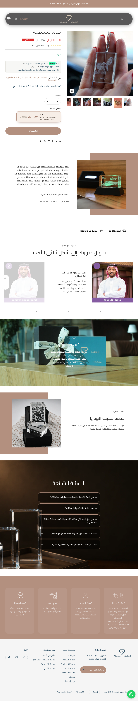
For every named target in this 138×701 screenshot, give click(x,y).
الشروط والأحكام (48, 655)
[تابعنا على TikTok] (9, 657)
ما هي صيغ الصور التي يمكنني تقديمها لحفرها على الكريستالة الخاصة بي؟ (70, 521)
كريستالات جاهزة (68, 664)
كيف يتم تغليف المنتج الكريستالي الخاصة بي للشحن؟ (74, 545)
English (24, 19)
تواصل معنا (70, 681)
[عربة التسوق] (10, 19)
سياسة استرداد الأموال (88, 231)
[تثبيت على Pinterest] (49, 141)
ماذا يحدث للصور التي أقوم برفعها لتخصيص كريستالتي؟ (74, 534)
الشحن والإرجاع (115, 231)
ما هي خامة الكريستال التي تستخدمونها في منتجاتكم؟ (73, 497)
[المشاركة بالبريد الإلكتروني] (40, 141)
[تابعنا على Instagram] (16, 657)
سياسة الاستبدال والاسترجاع (44, 660)
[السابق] (5, 278)
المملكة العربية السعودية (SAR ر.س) (117, 692)
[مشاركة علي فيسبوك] (52, 141)
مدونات (71, 677)
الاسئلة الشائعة (68, 672)
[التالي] (5, 286)
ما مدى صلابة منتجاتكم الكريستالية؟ (81, 508)
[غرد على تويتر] (45, 141)
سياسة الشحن (49, 668)
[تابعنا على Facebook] (24, 657)
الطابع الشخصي (68, 660)
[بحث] (122, 19)
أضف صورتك (33, 131)
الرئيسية (71, 655)
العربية (95, 692)
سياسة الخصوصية (48, 664)
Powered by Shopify (64, 692)
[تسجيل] (84, 670)
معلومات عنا (69, 668)
